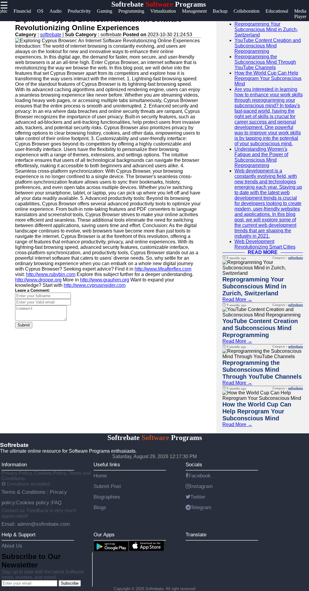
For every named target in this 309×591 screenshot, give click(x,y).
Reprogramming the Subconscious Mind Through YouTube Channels (265, 62)
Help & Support (19, 535)
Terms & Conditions (24, 492)
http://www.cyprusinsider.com (95, 285)
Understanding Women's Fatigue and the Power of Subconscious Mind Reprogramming (261, 157)
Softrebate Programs (158, 4)
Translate (196, 535)
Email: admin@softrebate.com (36, 524)
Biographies (107, 497)
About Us (12, 546)
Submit (24, 325)
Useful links (107, 464)
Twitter (197, 497)
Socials (194, 464)
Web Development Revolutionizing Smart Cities (264, 244)
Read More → (237, 299)
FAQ (57, 502)
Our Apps (104, 535)
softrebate (50, 34)
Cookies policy (32, 502)
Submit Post (107, 486)
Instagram (201, 486)
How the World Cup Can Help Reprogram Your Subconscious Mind (267, 78)
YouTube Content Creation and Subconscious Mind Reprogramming (267, 46)
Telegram (201, 507)
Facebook (200, 476)
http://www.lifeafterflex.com (163, 268)
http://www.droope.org (38, 279)
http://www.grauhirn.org (104, 279)
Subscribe (69, 583)
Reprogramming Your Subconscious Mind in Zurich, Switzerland (266, 29)
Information (14, 464)
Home (100, 476)
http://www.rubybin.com (50, 274)
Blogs (100, 507)
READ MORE (263, 252)
